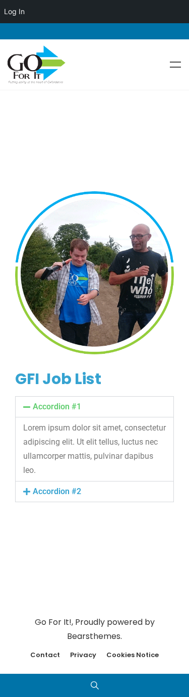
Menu (175, 64)
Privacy (83, 655)
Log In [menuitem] (14, 11)
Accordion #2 (57, 491)
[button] (94, 407)
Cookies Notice (132, 655)
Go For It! (53, 622)
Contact (45, 655)
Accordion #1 (57, 406)
